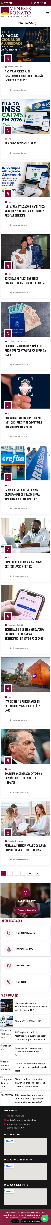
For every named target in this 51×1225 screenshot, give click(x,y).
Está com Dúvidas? (25, 901)
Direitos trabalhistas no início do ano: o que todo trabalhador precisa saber (25, 350)
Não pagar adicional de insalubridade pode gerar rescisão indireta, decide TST (24, 75)
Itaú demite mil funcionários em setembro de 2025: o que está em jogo (22, 706)
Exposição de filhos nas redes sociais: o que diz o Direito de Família (29, 1052)
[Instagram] (31, 3)
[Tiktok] (35, 3)
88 (30, 873)
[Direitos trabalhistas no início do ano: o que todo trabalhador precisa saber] (6, 1066)
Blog (9, 139)
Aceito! (15, 1221)
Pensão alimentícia (15, 841)
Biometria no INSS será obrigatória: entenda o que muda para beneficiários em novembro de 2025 (24, 634)
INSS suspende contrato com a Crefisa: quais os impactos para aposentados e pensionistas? (22, 494)
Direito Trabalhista (15, 67)
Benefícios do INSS (15, 625)
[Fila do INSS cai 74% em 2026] (6, 1021)
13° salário (12, 341)
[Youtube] (38, 3)
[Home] (16, 12)
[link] (25, 933)
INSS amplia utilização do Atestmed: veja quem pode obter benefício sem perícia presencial (25, 211)
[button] (48, 13)
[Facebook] (41, 3)
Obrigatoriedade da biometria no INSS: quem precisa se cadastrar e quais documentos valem (23, 422)
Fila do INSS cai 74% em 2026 (20, 143)
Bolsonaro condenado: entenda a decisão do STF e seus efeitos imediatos (23, 778)
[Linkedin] (45, 3)
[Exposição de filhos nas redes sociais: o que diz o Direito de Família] (6, 1050)
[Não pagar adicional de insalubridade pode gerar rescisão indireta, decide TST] (6, 1005)
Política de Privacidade (31, 1221)
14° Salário (21, 341)
